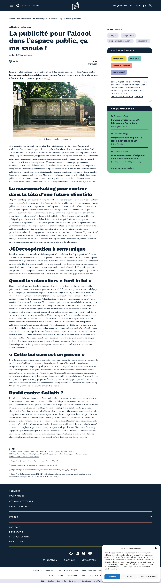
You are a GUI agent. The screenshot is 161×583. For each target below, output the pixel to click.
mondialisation (133, 87)
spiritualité (119, 72)
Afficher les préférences (148, 577)
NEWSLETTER (89, 560)
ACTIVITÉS (14, 491)
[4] (44, 295)
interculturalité (121, 65)
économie (115, 85)
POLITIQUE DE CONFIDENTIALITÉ (99, 575)
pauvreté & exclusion (132, 90)
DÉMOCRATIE (16, 532)
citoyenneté (134, 82)
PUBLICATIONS (16, 496)
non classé (116, 90)
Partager (92, 64)
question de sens (119, 93)
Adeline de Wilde (16, 55)
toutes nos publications (122, 168)
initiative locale (139, 85)
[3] (74, 273)
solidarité (138, 96)
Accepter (112, 577)
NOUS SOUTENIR (30, 5)
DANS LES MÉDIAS (19, 506)
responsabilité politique (122, 96)
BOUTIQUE (135, 5)
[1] (10, 451)
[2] (86, 270)
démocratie (119, 59)
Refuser (129, 577)
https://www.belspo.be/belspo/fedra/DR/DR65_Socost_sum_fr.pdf (34, 465)
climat (144, 82)
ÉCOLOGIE (14, 527)
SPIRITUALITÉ (16, 542)
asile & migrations (119, 82)
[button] (157, 548)
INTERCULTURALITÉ (19, 537)
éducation (126, 85)
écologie (134, 59)
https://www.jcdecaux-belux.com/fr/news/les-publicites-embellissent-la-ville (36, 461)
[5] (95, 382)
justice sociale (118, 87)
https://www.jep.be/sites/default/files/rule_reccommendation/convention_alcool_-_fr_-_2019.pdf (44, 469)
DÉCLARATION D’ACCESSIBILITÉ (61, 575)
